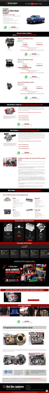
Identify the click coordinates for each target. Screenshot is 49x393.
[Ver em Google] (1, 251)
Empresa (29, 3)
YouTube (34, 284)
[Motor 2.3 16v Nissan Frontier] (9, 43)
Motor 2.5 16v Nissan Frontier (23, 117)
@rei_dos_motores (30, 284)
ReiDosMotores (28, 388)
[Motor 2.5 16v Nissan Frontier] (9, 64)
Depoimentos (36, 3)
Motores (32, 3)
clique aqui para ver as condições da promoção (27, 50)
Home (26, 3)
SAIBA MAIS (30, 240)
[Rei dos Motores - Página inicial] (12, 4)
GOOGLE (19, 235)
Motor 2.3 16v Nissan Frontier (23, 115)
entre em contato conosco (27, 185)
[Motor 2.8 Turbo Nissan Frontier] (9, 86)
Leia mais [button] (22, 256)
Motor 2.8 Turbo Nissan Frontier (24, 119)
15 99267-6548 (44, 0)
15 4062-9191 (39, 0)
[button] (0, 253)
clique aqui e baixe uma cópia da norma (35, 378)
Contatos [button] (40, 3)
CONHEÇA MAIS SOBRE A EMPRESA (33, 300)
